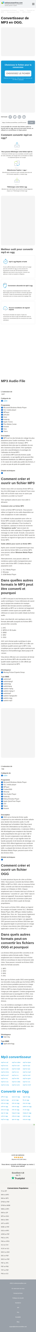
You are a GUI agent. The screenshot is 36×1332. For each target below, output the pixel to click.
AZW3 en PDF (5, 1234)
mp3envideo (16, 1062)
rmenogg (26, 1109)
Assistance (18, 1303)
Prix (18, 1312)
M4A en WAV (5, 1220)
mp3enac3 (4, 1075)
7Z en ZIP (4, 1191)
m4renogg (15, 1109)
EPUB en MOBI (5, 1205)
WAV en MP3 (5, 1194)
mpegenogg (27, 1113)
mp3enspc (26, 1065)
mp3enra (15, 1075)
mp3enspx (26, 1069)
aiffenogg (4, 1097)
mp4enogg (5, 1100)
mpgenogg (16, 1113)
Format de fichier (18, 1293)
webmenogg (27, 1106)
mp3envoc (26, 1081)
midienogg (26, 1116)
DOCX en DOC (5, 1252)
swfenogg (4, 1106)
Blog (18, 1322)
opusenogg (16, 1097)
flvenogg (26, 1100)
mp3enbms (5, 1072)
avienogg (15, 1100)
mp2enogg (5, 1119)
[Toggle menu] (33, 4)
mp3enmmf (27, 1085)
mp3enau (4, 1078)
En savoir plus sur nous (18, 1288)
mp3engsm (27, 1078)
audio (5, 401)
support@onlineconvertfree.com (18, 1326)
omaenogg (26, 1119)
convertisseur (16, 1057)
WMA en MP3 (5, 1209)
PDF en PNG (5, 1266)
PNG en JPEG (5, 1241)
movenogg (26, 1103)
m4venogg (4, 1103)
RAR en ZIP (4, 1212)
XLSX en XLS (5, 1248)
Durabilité (18, 1317)
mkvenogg (15, 1103)
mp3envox (4, 1081)
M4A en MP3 (4, 1198)
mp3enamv (16, 1085)
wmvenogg (5, 1109)
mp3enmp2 (27, 1072)
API (18, 1307)
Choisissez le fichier (18, 73)
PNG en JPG (5, 1237)
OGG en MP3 (5, 1230)
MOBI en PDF (5, 1227)
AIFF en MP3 (5, 1223)
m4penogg (16, 1116)
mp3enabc (4, 1069)
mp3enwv (15, 1072)
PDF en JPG (4, 1263)
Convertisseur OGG (13, 12)
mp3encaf (4, 1062)
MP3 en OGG (5, 1216)
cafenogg (4, 1116)
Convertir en (15, 1091)
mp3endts (15, 1078)
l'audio (22, 10)
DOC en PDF (5, 1255)
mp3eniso (4, 1065)
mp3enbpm (27, 1062)
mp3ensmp (5, 1085)
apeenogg (15, 1119)
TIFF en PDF (5, 1270)
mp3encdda (16, 1081)
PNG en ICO (4, 1273)
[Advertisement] (18, 722)
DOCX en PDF (5, 1259)
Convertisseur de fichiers (9, 10)
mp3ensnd (26, 1075)
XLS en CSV (4, 1245)
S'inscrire (21, 79)
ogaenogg (26, 1097)
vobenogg (15, 1106)
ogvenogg (4, 1113)
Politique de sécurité (18, 1298)
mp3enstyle (16, 1069)
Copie (31, 122)
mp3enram (16, 1065)
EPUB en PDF (5, 1202)
